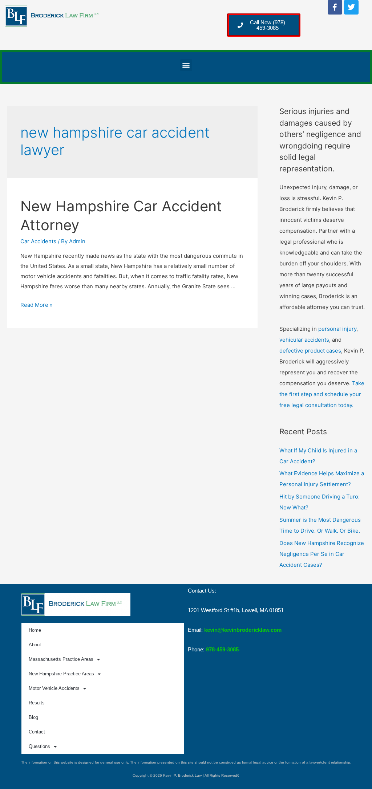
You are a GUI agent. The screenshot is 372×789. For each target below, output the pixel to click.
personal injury (337, 328)
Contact (37, 732)
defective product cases (310, 350)
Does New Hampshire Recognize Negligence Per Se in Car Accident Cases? (321, 554)
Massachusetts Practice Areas (61, 659)
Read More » (36, 304)
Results (37, 702)
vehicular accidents (304, 339)
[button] (186, 65)
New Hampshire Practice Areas (61, 673)
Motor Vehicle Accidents (54, 688)
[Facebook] (335, 7)
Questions (39, 746)
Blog (33, 717)
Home (35, 630)
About (35, 644)
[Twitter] (351, 7)
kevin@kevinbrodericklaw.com (243, 630)
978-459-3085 (222, 649)
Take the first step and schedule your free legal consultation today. (321, 394)
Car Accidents (38, 241)
